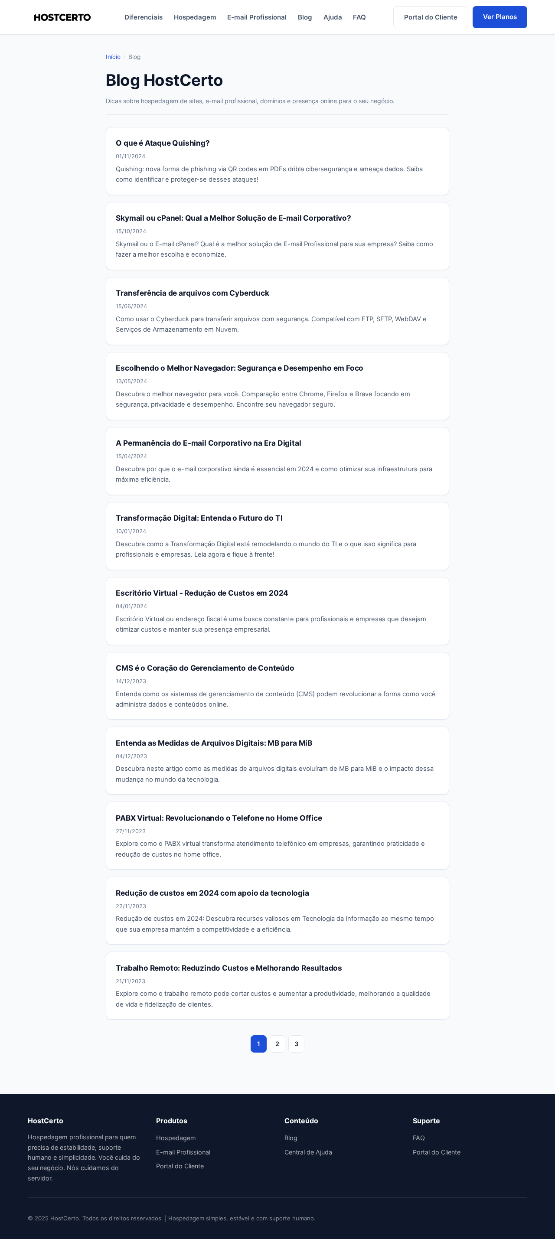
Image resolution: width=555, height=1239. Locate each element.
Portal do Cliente (430, 17)
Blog (305, 17)
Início (113, 56)
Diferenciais (143, 17)
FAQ (359, 17)
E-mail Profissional (257, 17)
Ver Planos (500, 17)
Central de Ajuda (308, 1152)
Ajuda (332, 17)
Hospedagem (195, 17)
